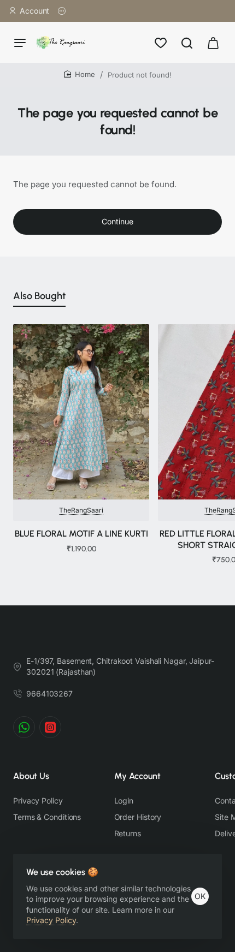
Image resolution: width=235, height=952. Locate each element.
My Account (137, 776)
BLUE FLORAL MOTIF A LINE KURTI (81, 533)
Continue (117, 221)
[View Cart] (213, 42)
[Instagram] (50, 727)
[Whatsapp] (24, 727)
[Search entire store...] (187, 42)
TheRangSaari (81, 510)
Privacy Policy (51, 920)
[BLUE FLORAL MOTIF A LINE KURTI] (81, 411)
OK (200, 896)
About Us (31, 776)
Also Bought (39, 296)
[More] (62, 11)
